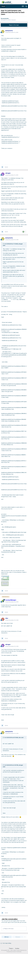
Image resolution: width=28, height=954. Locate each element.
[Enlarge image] (13, 756)
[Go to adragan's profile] (2, 174)
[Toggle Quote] (3, 243)
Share (7, 937)
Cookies (17, 948)
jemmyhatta (5, 18)
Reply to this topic (14, 25)
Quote (6, 167)
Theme (11, 948)
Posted (11, 32)
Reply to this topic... (9, 928)
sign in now (10, 922)
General (14, 20)
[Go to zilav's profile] (2, 619)
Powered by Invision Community (14, 951)
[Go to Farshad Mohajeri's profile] (2, 601)
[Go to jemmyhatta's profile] (2, 31)
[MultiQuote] (2, 167)
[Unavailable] (5, 577)
